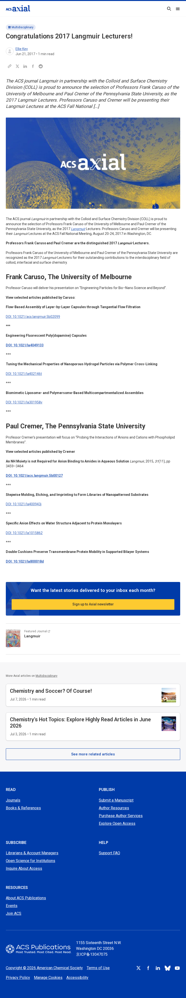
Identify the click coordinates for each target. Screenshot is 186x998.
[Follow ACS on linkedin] (158, 968)
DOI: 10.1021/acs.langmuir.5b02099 (33, 317)
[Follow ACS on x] (138, 968)
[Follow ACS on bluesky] (167, 968)
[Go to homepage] (18, 8)
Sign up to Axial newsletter (93, 604)
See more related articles (93, 754)
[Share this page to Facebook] (33, 66)
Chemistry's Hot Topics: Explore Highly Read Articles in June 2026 (80, 722)
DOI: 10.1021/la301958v (24, 402)
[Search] (169, 8)
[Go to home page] (38, 948)
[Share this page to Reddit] (41, 66)
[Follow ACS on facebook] (148, 968)
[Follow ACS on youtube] (177, 968)
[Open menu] (177, 8)
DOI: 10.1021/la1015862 (24, 533)
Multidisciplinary (22, 27)
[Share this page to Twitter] (17, 66)
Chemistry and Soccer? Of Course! (51, 691)
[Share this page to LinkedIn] (25, 66)
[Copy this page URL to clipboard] (10, 66)
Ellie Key (22, 49)
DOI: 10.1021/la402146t (24, 374)
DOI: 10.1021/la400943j (23, 504)
